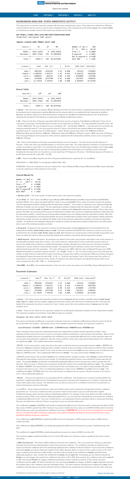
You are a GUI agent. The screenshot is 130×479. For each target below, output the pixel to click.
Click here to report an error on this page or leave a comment (41, 473)
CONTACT (77, 477)
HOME (68, 477)
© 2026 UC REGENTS (56, 477)
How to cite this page (106, 473)
